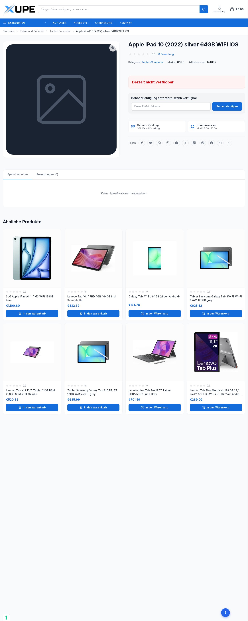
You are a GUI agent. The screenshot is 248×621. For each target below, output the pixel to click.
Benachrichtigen (227, 106)
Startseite (8, 31)
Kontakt (126, 22)
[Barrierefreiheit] (225, 612)
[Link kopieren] (229, 143)
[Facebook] (142, 143)
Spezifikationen (17, 174)
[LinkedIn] (194, 143)
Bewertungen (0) (47, 174)
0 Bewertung (166, 54)
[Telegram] (176, 143)
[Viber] (168, 143)
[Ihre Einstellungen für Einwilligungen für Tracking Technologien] (6, 617)
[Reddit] (211, 143)
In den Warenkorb (34, 313)
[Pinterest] (203, 143)
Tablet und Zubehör (32, 31)
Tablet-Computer (60, 31)
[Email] (220, 143)
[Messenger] (150, 143)
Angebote (81, 22)
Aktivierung (103, 22)
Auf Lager (59, 22)
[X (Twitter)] (185, 143)
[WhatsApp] (159, 143)
